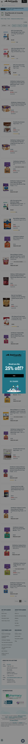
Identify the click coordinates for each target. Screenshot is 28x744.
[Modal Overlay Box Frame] (14, 372)
